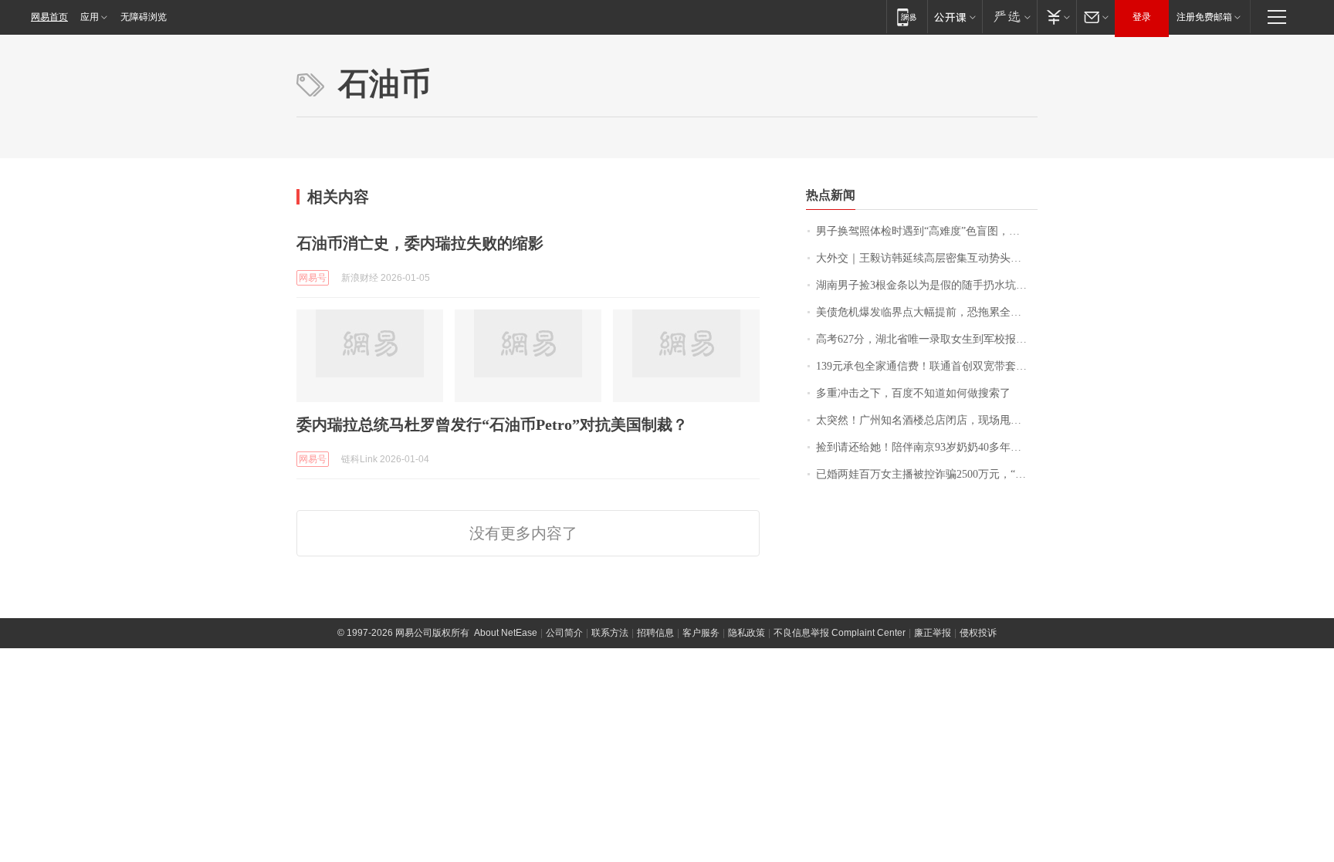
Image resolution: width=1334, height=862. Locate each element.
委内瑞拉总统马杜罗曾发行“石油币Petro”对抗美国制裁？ (492, 424)
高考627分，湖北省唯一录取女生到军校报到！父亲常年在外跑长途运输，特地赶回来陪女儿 (927, 339)
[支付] (1056, 16)
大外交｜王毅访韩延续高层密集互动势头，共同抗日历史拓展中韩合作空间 (927, 258)
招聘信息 (655, 632)
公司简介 (564, 632)
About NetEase (505, 632)
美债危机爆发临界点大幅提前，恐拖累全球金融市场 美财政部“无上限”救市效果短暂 (927, 312)
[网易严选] (1009, 16)
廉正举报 (932, 632)
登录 (1142, 17)
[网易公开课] (954, 16)
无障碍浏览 (143, 17)
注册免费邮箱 (1204, 17)
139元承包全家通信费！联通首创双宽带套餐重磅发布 (927, 366)
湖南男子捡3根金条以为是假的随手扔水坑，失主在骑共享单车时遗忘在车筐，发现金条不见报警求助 (927, 285)
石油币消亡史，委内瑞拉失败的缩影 (419, 243)
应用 (89, 17)
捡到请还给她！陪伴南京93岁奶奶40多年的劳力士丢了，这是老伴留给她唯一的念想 (927, 447)
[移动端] (906, 16)
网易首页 (49, 17)
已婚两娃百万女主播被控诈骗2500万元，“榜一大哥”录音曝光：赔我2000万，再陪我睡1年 (927, 474)
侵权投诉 (978, 632)
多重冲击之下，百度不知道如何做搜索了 (913, 393)
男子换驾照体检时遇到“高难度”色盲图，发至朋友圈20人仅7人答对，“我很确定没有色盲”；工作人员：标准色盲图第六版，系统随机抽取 (927, 231)
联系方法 (609, 632)
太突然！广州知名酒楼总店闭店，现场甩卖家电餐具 (927, 420)
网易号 (313, 277)
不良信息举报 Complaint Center (840, 632)
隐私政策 (746, 632)
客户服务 (700, 632)
